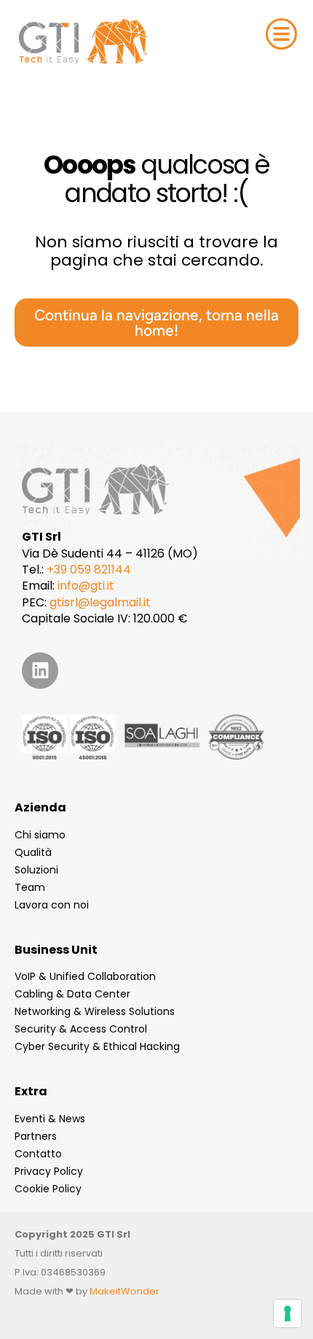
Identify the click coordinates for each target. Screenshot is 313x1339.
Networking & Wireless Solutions (95, 1011)
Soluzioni (36, 870)
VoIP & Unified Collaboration (85, 976)
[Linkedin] (40, 670)
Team (30, 887)
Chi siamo (40, 834)
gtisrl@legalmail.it (100, 602)
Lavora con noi (52, 905)
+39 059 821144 (89, 569)
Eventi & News (50, 1118)
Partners (36, 1136)
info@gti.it (86, 585)
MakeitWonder (124, 1291)
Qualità (33, 852)
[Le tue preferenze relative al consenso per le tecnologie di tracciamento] (287, 1313)
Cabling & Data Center (72, 994)
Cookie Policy (48, 1188)
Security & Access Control (81, 1029)
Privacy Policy (49, 1171)
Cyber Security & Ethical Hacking (97, 1046)
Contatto (38, 1153)
